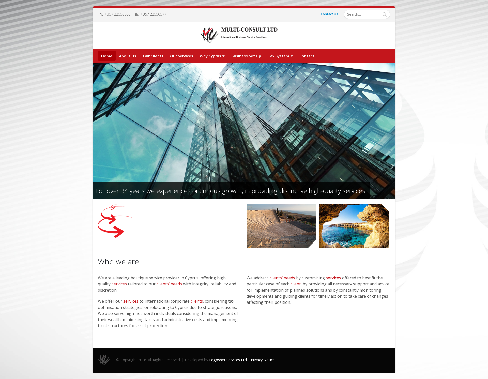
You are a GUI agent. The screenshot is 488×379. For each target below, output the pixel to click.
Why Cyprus (210, 55)
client (296, 284)
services (119, 284)
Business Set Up (246, 55)
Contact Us (329, 14)
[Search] (385, 14)
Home (106, 55)
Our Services (181, 55)
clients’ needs (169, 284)
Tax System (278, 55)
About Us (127, 55)
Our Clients (153, 55)
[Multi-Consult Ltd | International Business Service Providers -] (244, 35)
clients (197, 301)
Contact (306, 55)
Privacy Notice (263, 359)
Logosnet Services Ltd (228, 359)
